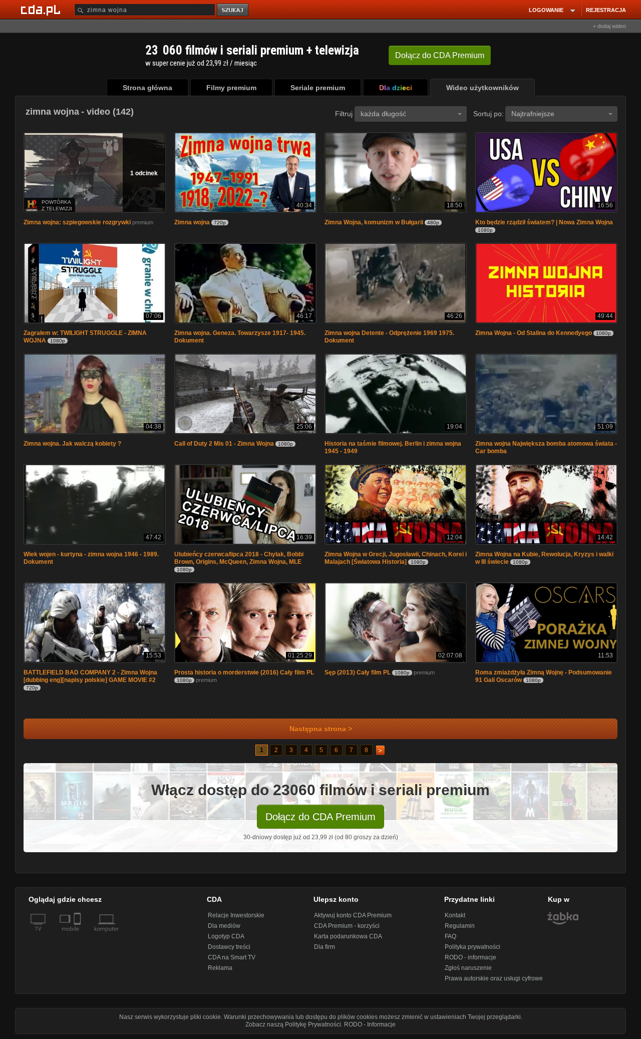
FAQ (450, 936)
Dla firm (324, 946)
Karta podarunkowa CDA (348, 936)
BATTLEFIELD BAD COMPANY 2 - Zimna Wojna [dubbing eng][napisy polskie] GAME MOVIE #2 (90, 676)
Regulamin (460, 925)
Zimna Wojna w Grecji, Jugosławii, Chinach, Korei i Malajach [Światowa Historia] (396, 558)
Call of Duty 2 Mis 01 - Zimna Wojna (224, 443)
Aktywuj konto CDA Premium (353, 915)
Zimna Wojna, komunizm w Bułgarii (374, 222)
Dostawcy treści (229, 946)
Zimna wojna (192, 222)
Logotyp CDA (226, 936)
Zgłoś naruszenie (468, 967)
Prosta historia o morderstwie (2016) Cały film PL (244, 672)
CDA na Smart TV (231, 957)
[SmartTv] (78, 934)
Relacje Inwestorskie (236, 915)
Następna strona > (320, 729)
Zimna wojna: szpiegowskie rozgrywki (77, 222)
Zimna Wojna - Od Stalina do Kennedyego (533, 332)
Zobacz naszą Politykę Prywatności (293, 1024)
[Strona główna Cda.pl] (42, 9)
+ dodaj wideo (609, 26)
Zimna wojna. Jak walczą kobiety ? (72, 443)
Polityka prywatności (472, 946)
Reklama (220, 967)
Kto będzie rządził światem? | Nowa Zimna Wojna (544, 222)
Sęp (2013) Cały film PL (358, 672)
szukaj (233, 10)
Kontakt (455, 915)
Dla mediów (224, 925)
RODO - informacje (470, 957)
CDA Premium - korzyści (347, 925)
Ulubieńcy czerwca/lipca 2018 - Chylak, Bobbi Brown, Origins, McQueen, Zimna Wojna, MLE (238, 558)
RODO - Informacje (370, 1024)
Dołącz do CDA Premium (320, 816)
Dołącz (439, 55)
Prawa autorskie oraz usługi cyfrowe (494, 978)
